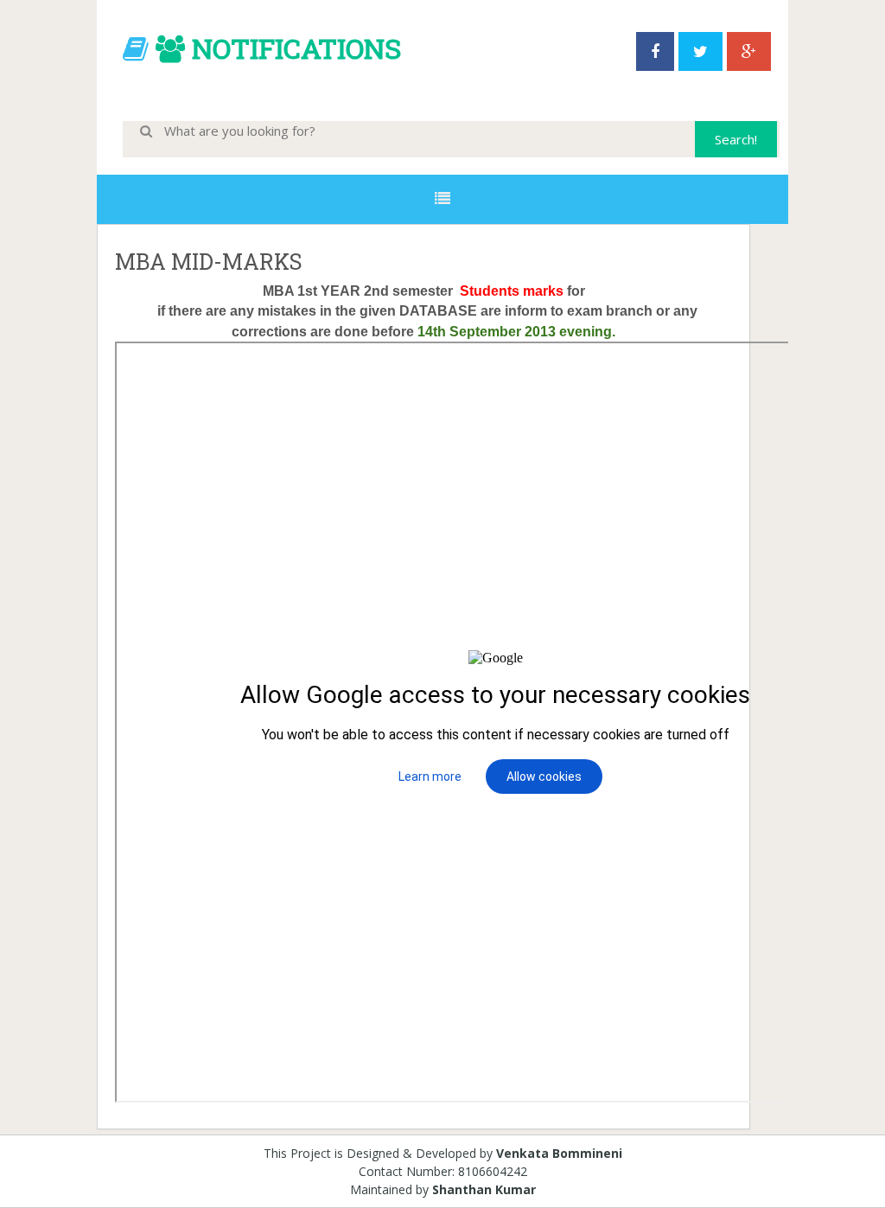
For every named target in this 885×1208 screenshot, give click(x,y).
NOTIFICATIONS (296, 48)
